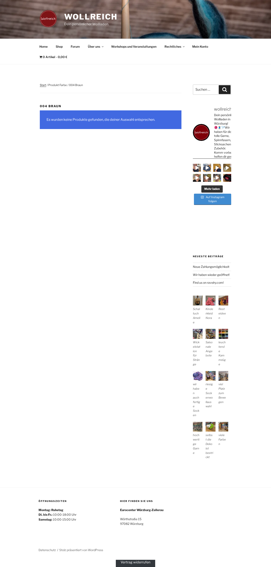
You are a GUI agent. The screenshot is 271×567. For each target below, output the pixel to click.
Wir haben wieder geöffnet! (211, 275)
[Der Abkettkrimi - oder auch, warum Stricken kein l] (227, 168)
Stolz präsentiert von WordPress (81, 550)
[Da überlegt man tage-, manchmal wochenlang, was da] (217, 168)
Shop (59, 46)
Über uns (94, 46)
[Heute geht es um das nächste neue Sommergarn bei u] (197, 178)
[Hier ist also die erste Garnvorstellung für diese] (207, 178)
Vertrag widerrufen (135, 562)
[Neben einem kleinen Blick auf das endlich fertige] (197, 168)
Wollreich (91, 16)
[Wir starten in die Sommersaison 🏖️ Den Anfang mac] (217, 178)
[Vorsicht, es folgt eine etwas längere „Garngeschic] (227, 178)
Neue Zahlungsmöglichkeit (211, 266)
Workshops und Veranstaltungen (133, 46)
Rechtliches (173, 46)
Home (43, 46)
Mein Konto (200, 46)
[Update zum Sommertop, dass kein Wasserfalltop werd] (207, 168)
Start (43, 85)
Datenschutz (47, 550)
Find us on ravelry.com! (208, 282)
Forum (75, 46)
